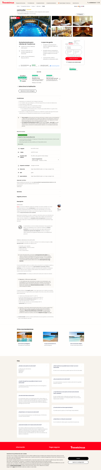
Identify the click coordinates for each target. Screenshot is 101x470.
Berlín (18, 206)
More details (20, 144)
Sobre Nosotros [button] (76, 3)
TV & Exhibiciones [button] (31, 3)
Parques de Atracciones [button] (20, 3)
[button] (97, 2)
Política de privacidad (15, 465)
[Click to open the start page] (78, 448)
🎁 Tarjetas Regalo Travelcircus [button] (64, 3)
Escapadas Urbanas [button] (40, 3)
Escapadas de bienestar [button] (51, 3)
